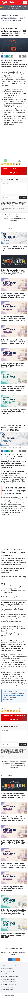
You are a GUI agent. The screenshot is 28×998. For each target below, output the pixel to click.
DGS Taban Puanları (8, 989)
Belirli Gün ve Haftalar (8, 974)
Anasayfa (5, 15)
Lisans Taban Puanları (9, 979)
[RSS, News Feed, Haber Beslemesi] (18, 959)
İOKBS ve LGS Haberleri (9, 966)
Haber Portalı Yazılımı (9, 995)
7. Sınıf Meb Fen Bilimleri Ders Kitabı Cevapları (14, 695)
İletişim (15, 952)
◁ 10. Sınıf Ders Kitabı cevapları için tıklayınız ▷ (14, 171)
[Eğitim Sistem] (9, 2)
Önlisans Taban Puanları (9, 982)
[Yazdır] (12, 56)
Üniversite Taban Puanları (9, 984)
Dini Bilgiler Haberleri (8, 968)
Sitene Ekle (13, 954)
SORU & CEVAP (14, 15)
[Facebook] (2, 56)
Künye (9, 952)
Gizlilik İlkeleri (22, 952)
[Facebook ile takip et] (10, 959)
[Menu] (25, 2)
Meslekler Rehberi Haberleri (10, 976)
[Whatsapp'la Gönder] (9, 56)
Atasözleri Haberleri (8, 971)
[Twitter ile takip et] (14, 959)
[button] (20, 56)
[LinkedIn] (7, 56)
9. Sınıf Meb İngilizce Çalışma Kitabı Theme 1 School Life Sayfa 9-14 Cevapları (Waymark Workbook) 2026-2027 (16, 7)
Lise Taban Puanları (8, 987)
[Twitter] (5, 56)
